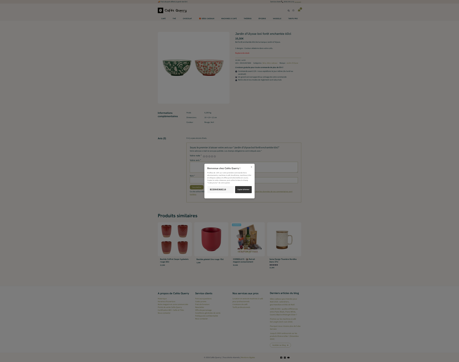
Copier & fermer (243, 189)
